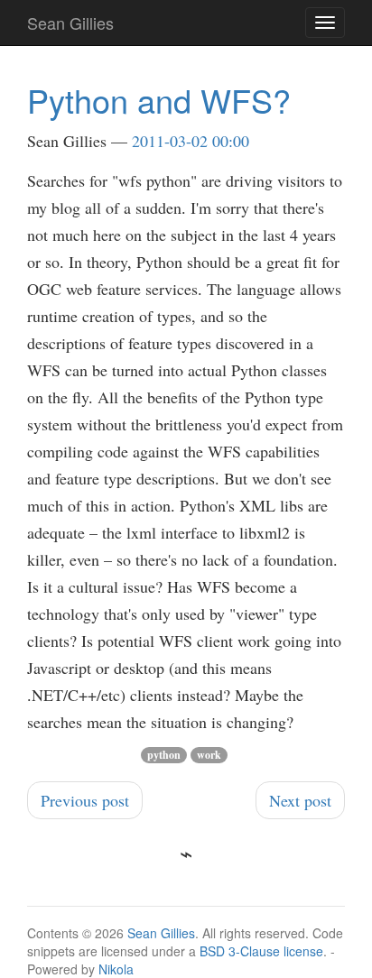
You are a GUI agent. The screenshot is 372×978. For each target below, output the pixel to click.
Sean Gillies (161, 933)
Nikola (116, 969)
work (209, 754)
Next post (300, 800)
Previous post (85, 800)
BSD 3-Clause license (261, 951)
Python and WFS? (159, 100)
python (164, 754)
